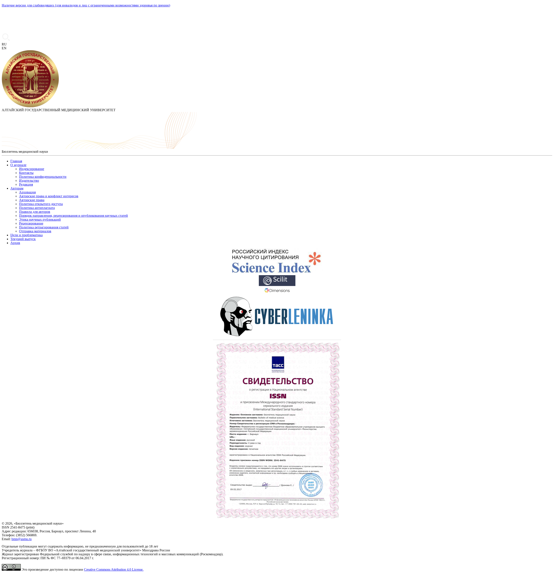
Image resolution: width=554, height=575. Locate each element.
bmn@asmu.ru (21, 539)
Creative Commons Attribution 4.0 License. (113, 569)
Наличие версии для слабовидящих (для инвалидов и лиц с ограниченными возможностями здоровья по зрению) (86, 5)
